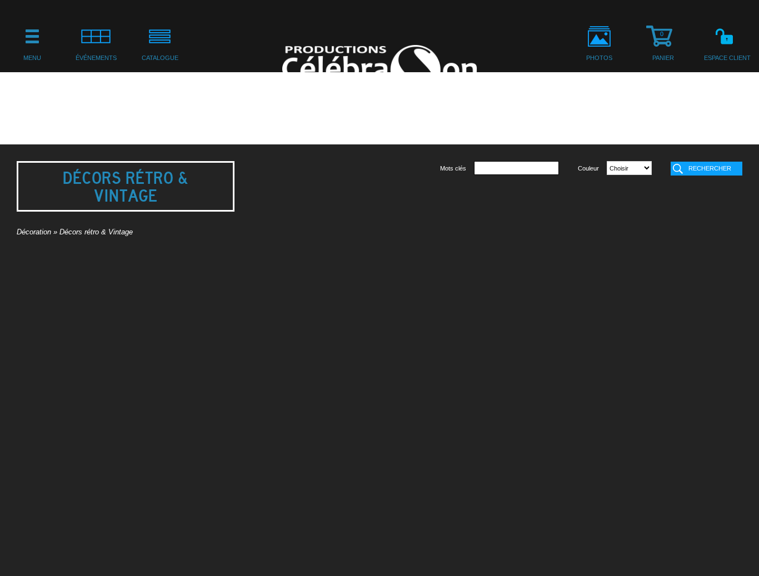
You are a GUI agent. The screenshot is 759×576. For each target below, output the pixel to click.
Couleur (588, 168)
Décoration (34, 232)
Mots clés (453, 168)
